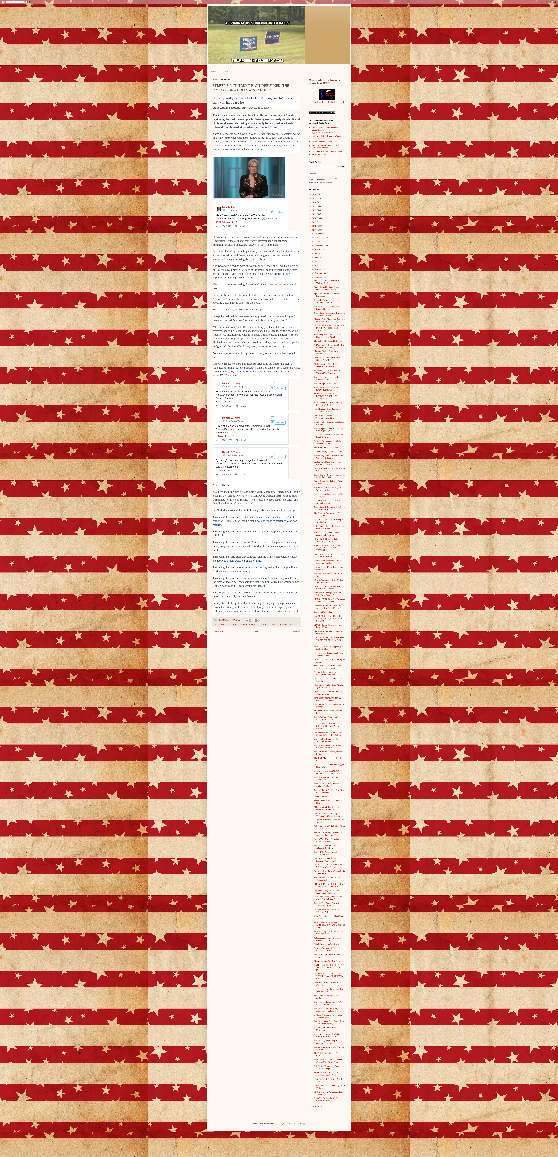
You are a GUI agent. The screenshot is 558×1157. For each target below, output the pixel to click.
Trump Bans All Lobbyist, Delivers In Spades (328, 752)
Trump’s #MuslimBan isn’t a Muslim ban (329, 574)
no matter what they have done (243, 610)
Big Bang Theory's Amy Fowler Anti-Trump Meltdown (327, 891)
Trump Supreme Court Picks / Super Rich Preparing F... (329, 429)
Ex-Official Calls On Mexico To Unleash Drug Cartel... (327, 371)
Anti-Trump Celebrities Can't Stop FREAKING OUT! (328, 403)
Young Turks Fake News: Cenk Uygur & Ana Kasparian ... (329, 508)
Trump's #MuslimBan (323, 611)
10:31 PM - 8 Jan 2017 (226, 222)
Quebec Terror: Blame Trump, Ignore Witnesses (329, 568)
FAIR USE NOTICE (320, 154)
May (317, 261)
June (317, 257)
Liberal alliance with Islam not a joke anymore (329, 660)
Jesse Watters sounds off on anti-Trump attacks (327, 878)
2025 (314, 198)
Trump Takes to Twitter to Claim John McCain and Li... (327, 718)
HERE (326, 83)
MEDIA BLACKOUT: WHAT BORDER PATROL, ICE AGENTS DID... (326, 396)
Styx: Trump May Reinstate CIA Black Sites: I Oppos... (327, 699)
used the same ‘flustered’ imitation (237, 367)
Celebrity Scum (320, 796)
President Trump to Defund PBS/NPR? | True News (325, 949)
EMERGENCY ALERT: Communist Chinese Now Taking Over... (329, 1060)
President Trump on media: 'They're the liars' (329, 1048)
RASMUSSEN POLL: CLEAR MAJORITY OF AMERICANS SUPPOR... (328, 618)
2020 (314, 218)
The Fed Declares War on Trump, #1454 (328, 1054)
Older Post (295, 631)
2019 (314, 222)
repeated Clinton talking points (264, 531)
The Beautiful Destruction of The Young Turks (327, 514)
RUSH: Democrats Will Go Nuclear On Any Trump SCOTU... (328, 581)
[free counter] (322, 113)
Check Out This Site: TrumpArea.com (327, 151)
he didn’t (286, 363)
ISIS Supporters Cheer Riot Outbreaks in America (325, 365)
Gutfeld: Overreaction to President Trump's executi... (328, 1016)
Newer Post (218, 631)
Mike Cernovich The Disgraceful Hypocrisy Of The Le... (327, 808)
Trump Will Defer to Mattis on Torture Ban (326, 778)
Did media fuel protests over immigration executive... (325, 673)
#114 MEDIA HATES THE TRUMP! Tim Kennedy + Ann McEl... (329, 885)
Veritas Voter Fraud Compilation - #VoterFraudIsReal (328, 840)
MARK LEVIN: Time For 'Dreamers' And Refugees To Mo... (329, 600)
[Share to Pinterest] (258, 620)
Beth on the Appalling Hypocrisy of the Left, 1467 (329, 647)
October (318, 241)
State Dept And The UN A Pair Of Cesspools (328, 1080)
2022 (314, 210)
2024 (314, 202)
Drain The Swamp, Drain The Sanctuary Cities (326, 1099)
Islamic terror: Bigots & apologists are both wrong (328, 654)
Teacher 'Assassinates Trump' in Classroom (327, 1028)
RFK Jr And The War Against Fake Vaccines (328, 1093)
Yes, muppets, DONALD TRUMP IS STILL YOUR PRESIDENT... (329, 733)
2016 (314, 1106)
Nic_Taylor (283, 1123)
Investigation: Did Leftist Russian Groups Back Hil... (328, 358)
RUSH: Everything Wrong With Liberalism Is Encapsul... (327, 587)
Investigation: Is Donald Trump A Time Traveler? (328, 692)
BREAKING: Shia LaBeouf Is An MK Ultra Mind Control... (328, 866)
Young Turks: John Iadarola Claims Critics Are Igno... (328, 482)
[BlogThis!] (250, 620)
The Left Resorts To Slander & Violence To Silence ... (327, 281)
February (319, 273)
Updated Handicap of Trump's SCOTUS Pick (326, 910)
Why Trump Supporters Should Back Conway (329, 917)
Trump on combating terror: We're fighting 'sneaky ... (328, 1003)
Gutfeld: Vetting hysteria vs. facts (328, 451)
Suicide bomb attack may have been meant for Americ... (329, 561)
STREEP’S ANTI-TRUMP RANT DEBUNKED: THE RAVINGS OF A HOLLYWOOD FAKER (255, 624)
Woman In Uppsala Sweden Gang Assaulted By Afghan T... (328, 833)
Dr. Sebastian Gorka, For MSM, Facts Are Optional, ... (329, 501)
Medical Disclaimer (220, 71)
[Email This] (247, 620)
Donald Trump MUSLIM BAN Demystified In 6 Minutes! (326, 772)
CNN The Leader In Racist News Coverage (327, 983)
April (317, 265)
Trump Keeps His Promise (325, 383)
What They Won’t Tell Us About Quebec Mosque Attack (327, 335)
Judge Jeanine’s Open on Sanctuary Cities (328, 801)
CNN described (272, 273)
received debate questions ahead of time (239, 560)
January (318, 277)
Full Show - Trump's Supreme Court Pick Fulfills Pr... (329, 307)
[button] (272, 208)
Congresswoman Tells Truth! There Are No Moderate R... (328, 555)
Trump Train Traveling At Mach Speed (327, 955)
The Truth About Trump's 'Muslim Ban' (328, 712)
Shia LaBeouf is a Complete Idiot (328, 944)
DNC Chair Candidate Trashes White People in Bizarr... (329, 436)
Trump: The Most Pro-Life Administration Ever (325, 846)
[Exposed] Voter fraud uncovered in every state (329, 821)
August (318, 249)
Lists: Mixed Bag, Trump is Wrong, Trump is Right (326, 137)
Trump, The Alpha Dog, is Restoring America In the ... (329, 378)
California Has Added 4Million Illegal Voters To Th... (329, 827)
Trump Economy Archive (322, 141)
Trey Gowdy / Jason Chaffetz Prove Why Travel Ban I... (328, 456)
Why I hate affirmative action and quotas (328, 996)
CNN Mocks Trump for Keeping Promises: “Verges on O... (327, 859)
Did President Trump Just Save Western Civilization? (326, 740)
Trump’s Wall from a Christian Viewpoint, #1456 (326, 904)
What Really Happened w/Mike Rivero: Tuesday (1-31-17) (327, 388)
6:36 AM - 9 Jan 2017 (226, 436)
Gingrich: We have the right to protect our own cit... (326, 301)
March (317, 269)
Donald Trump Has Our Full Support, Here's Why (329, 765)
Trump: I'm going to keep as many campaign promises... (328, 1041)
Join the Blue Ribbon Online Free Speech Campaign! (327, 103)
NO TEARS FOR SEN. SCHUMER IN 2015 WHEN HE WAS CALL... (329, 328)
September (319, 245)
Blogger (303, 1123)
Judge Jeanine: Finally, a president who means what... (328, 939)
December (319, 233)
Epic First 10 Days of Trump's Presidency (326, 294)
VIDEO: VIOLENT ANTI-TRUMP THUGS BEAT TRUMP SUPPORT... (329, 548)
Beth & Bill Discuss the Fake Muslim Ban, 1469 (329, 469)
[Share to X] (253, 620)
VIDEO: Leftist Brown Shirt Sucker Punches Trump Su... (329, 346)
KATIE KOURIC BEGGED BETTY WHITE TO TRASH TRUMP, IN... (329, 967)
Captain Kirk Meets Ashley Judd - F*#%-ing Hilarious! (328, 463)
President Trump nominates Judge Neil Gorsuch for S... (328, 442)
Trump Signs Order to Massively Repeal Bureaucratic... (327, 746)
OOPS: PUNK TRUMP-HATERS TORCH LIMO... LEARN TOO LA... (328, 976)
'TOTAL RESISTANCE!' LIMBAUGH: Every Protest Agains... (326, 726)
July (317, 253)
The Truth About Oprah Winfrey (327, 447)
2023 (314, 206)
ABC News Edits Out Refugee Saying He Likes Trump (329, 527)
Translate (329, 182)
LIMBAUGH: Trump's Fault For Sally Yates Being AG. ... (327, 593)
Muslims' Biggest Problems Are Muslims (327, 352)
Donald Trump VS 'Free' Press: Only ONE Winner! (329, 990)
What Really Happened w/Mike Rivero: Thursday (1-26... (327, 1035)
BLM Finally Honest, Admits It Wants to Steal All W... (327, 540)
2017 (314, 230)
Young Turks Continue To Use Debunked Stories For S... (326, 288)
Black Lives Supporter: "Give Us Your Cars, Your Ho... (327, 416)
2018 (314, 226)
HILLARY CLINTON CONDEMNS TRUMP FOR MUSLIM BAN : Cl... (329, 640)
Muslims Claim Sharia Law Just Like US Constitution (329, 320)
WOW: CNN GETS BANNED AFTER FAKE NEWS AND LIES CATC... (329, 925)
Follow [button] (279, 212)
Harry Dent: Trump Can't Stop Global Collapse (329, 1086)
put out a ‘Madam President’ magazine (268, 578)
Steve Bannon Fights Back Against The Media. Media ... (328, 410)
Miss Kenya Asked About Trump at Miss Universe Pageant (328, 667)
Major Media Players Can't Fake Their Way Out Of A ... (327, 1073)
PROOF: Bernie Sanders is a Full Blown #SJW (327, 626)
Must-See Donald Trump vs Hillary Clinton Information (326, 146)
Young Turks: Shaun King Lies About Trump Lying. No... (329, 314)
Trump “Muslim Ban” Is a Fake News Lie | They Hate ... (329, 791)
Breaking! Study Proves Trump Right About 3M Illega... (329, 872)
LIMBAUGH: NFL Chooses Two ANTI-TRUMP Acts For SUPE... (329, 606)
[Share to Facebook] (255, 620)
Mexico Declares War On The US (328, 960)
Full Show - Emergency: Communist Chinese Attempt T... (329, 1067)
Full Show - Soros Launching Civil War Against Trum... (328, 488)
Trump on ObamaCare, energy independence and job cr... (326, 1009)
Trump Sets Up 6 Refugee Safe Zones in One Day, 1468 (329, 476)
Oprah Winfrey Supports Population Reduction (329, 423)
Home (256, 631)
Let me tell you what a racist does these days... (328, 679)
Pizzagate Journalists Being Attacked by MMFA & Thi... (329, 686)
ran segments (255, 567)
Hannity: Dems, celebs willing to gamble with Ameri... (327, 533)
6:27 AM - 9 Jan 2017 (226, 401)
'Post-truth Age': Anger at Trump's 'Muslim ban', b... (328, 520)
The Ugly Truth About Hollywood (328, 340)
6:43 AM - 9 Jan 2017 (226, 470)
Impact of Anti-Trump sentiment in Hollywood (328, 632)
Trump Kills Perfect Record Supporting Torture (325, 853)
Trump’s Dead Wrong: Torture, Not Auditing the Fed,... (328, 784)
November (319, 237)
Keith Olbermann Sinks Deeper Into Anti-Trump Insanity (329, 1022)
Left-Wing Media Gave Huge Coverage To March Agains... (327, 814)
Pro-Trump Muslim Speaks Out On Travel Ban (328, 495)
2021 (314, 214)
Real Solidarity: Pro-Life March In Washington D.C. (328, 932)
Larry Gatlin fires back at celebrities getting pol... (329, 705)
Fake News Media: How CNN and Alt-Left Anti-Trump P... (328, 898)
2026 (314, 194)
